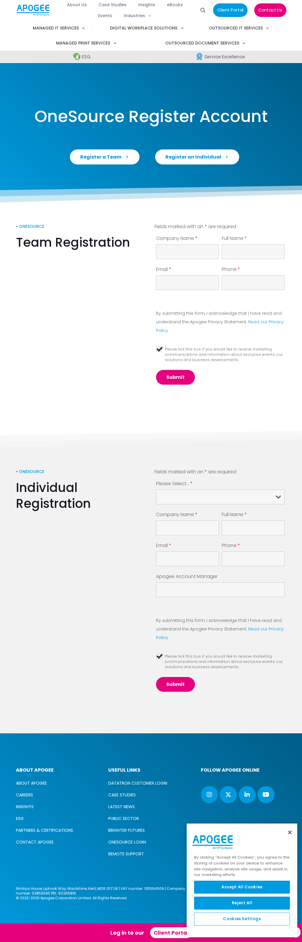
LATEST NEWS (121, 807)
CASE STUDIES (122, 795)
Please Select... (174, 484)
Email (163, 269)
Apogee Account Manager (187, 576)
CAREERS (24, 795)
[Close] (289, 832)
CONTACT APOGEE (35, 842)
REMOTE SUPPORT (126, 854)
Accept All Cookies (241, 887)
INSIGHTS (25, 807)
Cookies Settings (242, 919)
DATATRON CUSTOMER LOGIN (137, 783)
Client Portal (171, 932)
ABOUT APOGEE (31, 783)
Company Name (177, 238)
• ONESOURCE (30, 226)
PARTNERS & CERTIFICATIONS (44, 830)
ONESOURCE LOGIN (127, 842)
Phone (231, 269)
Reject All (242, 903)
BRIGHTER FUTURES (126, 830)
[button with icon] (209, 794)
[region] (242, 880)
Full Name (234, 238)
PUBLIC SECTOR (123, 818)
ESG (20, 818)
